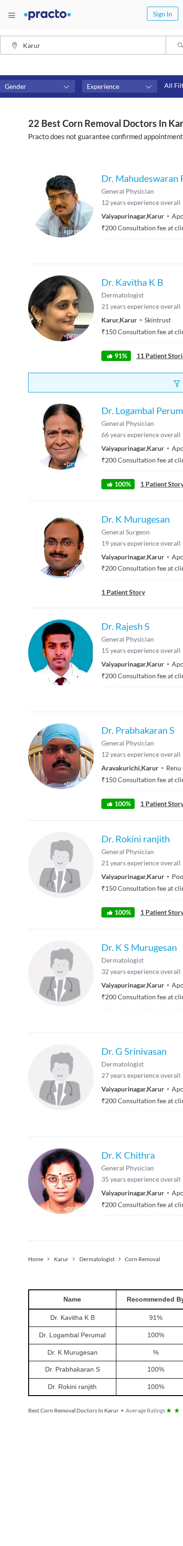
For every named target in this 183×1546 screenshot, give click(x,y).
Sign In (162, 14)
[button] (37, 86)
